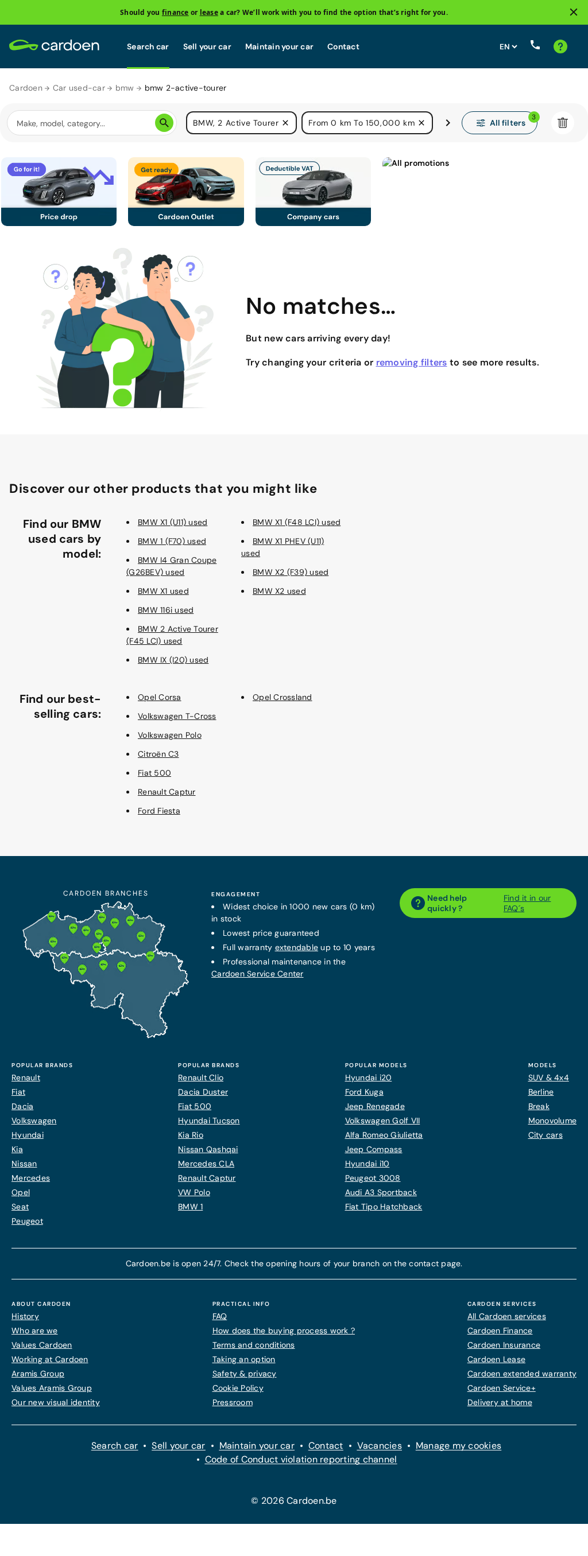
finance (175, 12)
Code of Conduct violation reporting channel (301, 1459)
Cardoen (25, 88)
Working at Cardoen (49, 1359)
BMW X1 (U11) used (172, 522)
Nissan (24, 1163)
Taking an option (244, 1359)
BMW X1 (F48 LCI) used (297, 522)
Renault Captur (167, 792)
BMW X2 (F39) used (290, 572)
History (25, 1316)
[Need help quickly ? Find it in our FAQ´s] (560, 46)
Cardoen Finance (500, 1330)
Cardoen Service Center (257, 973)
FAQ (219, 1316)
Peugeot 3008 (373, 1178)
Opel (20, 1192)
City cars (545, 1135)
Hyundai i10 (367, 1163)
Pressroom (232, 1402)
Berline (541, 1092)
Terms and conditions (253, 1345)
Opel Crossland (282, 697)
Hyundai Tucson (209, 1120)
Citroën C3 (158, 754)
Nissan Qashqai (208, 1149)
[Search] (164, 123)
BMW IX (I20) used (173, 660)
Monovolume (552, 1120)
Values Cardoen (41, 1345)
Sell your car (207, 46)
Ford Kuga (364, 1092)
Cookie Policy (238, 1388)
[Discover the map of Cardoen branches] (105, 1035)
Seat (20, 1206)
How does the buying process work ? (283, 1330)
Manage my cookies (458, 1446)
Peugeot (27, 1221)
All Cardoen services (506, 1316)
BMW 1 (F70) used (172, 541)
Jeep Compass (374, 1149)
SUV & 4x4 (548, 1077)
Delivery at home (499, 1402)
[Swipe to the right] (447, 122)
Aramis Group (37, 1373)
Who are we (34, 1330)
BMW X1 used (163, 591)
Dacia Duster (203, 1092)
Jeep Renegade (375, 1106)
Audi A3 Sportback (381, 1192)
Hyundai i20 (368, 1077)
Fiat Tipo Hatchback (384, 1206)
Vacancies (379, 1446)
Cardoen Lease (496, 1359)
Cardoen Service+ (501, 1388)
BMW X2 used (279, 591)
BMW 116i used (166, 610)
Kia (17, 1149)
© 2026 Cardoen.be (293, 1501)
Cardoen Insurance (503, 1345)
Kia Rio (190, 1135)
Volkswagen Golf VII (382, 1120)
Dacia (22, 1106)
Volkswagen (34, 1120)
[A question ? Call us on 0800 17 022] (535, 46)
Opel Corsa (159, 697)
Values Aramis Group (51, 1388)
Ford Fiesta (159, 811)
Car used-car (79, 88)
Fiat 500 (154, 773)
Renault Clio (200, 1077)
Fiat (18, 1092)
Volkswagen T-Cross (177, 716)
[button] (285, 122)
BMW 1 (190, 1206)
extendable (297, 947)
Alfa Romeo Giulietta (384, 1135)
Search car (148, 46)
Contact (343, 46)
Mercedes (30, 1178)
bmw (124, 88)
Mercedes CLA (206, 1163)
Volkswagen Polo (170, 735)
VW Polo (194, 1192)
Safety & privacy (244, 1373)
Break (539, 1106)
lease (209, 12)
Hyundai (27, 1135)
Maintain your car (279, 46)
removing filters (411, 362)
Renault (25, 1077)
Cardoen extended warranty (522, 1373)
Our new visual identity (55, 1402)
